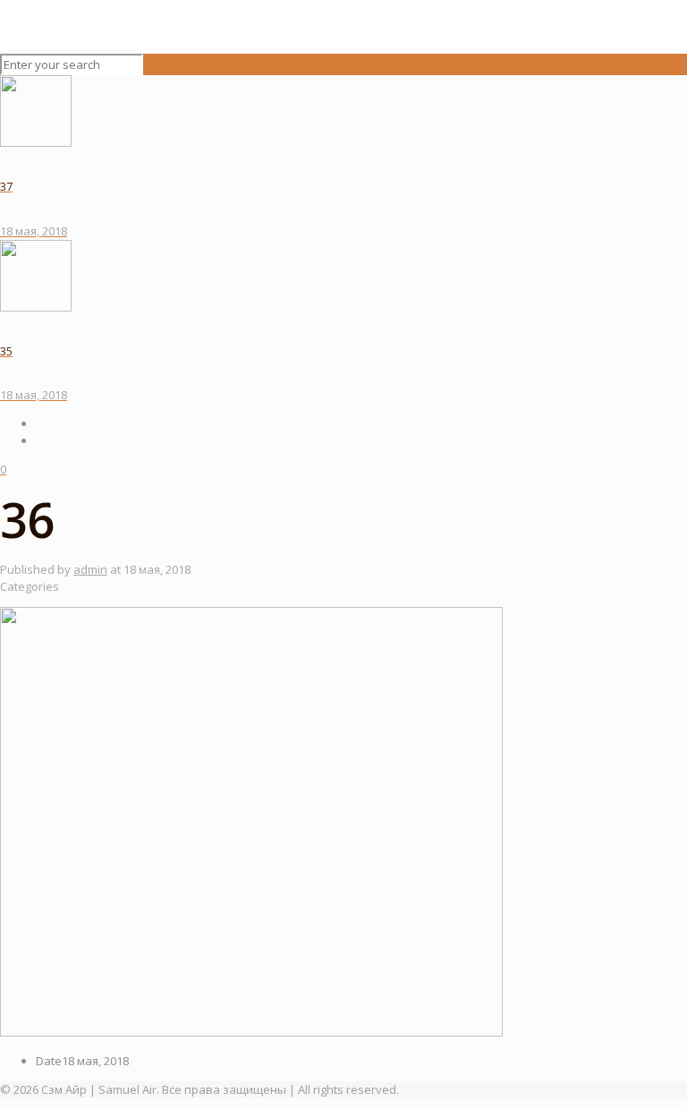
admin (90, 569)
